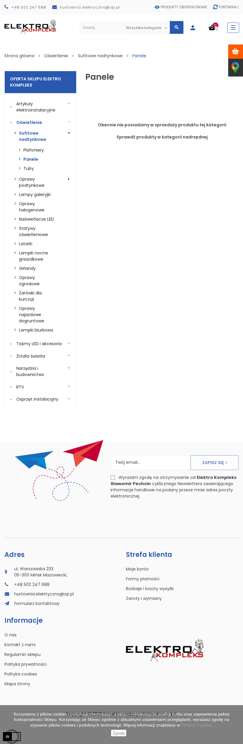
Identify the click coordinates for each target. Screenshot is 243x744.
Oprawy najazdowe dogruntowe (31, 314)
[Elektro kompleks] (30, 28)
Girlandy (27, 268)
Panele (30, 159)
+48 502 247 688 (28, 7)
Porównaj (229, 6)
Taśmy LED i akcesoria (39, 344)
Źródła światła (30, 356)
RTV (20, 387)
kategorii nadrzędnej (185, 137)
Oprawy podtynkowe (31, 182)
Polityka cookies (20, 674)
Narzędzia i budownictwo (30, 371)
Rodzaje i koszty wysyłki (150, 589)
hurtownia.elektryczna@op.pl (90, 7)
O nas (10, 635)
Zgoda (119, 733)
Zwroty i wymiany (144, 598)
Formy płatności (142, 579)
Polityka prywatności (25, 664)
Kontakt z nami (20, 645)
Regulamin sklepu (22, 654)
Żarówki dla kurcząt (31, 296)
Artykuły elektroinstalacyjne (35, 107)
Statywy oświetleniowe (33, 231)
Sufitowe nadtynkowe (32, 136)
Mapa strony (17, 684)
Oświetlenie (29, 122)
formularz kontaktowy (37, 603)
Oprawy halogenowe (31, 207)
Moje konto (137, 569)
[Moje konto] (195, 27)
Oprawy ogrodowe (29, 281)
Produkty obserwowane (184, 6)
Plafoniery (33, 150)
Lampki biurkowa (36, 330)
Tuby (28, 168)
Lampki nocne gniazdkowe (34, 256)
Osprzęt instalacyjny (37, 399)
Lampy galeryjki (35, 194)
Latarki (25, 244)
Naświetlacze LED (36, 219)
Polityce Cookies (196, 725)
